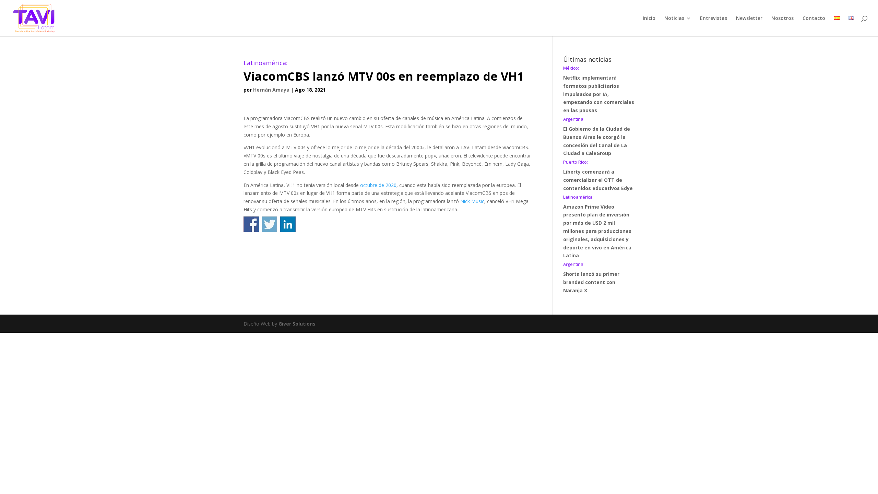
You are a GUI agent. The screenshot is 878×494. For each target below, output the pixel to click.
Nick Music (472, 201)
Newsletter (749, 18)
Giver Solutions (297, 323)
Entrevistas (713, 18)
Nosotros (782, 18)
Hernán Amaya (271, 89)
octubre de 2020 (378, 185)
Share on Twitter (269, 224)
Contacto (814, 18)
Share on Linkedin (288, 224)
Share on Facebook (251, 224)
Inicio (649, 18)
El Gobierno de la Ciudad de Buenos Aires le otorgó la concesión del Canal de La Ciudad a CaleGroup (596, 136)
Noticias (674, 18)
